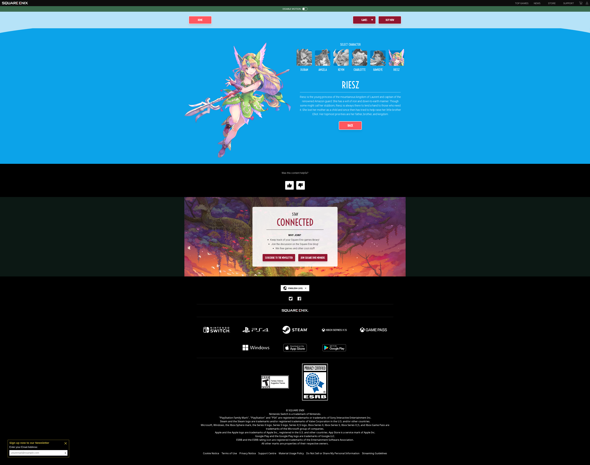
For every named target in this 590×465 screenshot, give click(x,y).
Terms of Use (229, 453)
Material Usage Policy (291, 453)
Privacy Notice (247, 453)
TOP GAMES (521, 3)
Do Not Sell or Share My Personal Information (333, 453)
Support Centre (267, 453)
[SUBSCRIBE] (65, 453)
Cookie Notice (211, 453)
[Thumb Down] (300, 185)
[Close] (65, 443)
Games (364, 20)
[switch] (305, 8)
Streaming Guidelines (374, 453)
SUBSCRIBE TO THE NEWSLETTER (279, 257)
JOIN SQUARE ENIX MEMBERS (313, 257)
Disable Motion (292, 8)
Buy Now (390, 20)
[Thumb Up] (289, 185)
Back (350, 125)
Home (200, 20)
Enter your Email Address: (23, 447)
